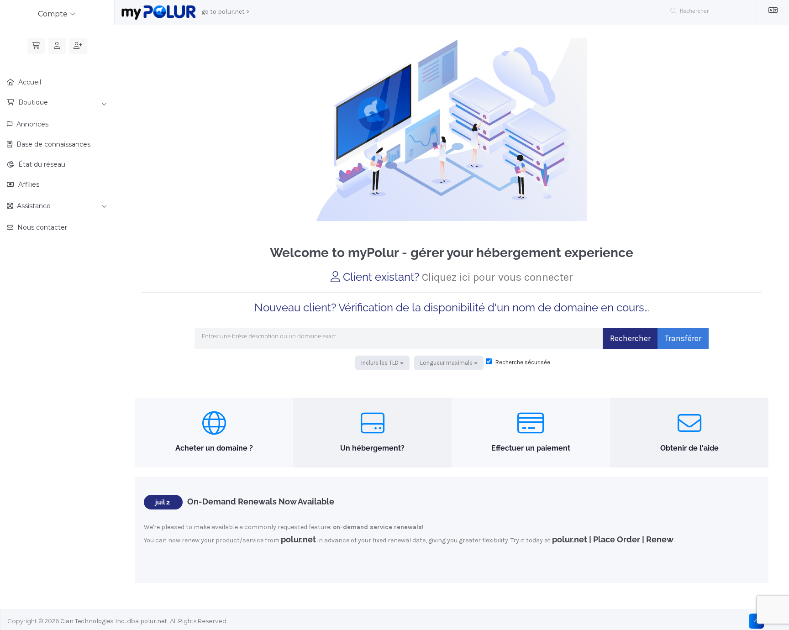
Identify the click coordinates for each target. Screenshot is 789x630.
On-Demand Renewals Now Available (260, 501)
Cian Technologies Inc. (93, 621)
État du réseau (40, 164)
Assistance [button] (32, 206)
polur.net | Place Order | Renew (612, 539)
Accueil (28, 82)
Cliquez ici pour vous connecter (497, 277)
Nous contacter (41, 227)
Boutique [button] (32, 102)
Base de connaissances (52, 144)
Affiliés (27, 184)
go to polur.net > (225, 12)
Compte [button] (53, 14)
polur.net (298, 539)
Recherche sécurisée (522, 362)
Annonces (31, 124)
